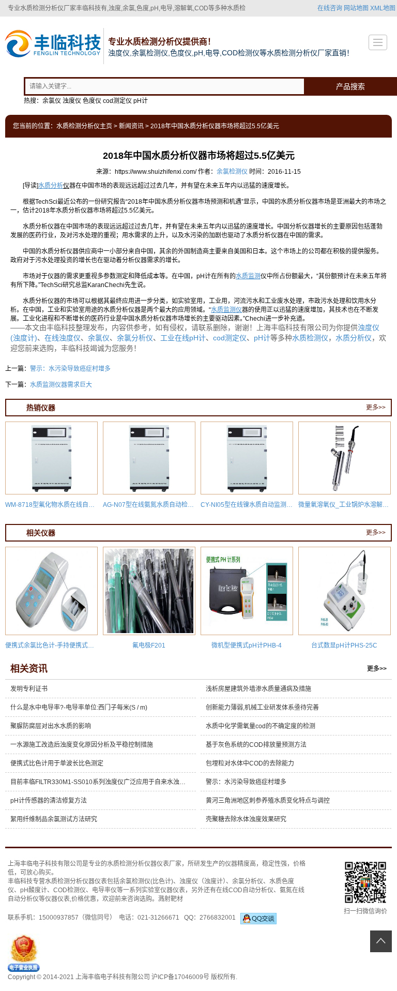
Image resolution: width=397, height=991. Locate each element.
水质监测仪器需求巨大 (61, 384)
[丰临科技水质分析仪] (51, 45)
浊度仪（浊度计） (202, 881)
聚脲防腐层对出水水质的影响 (50, 726)
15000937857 (59, 917)
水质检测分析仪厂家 (48, 8)
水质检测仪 (310, 338)
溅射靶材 (170, 899)
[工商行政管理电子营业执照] (24, 952)
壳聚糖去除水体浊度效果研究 (246, 819)
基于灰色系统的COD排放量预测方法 (256, 744)
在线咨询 (329, 8)
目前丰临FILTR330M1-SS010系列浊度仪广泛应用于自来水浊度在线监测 (103, 782)
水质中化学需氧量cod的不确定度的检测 (260, 726)
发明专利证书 (29, 689)
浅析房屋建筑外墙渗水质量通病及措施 (258, 689)
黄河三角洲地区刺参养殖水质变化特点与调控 (268, 800)
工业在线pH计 (183, 338)
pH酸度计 (33, 890)
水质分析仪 (353, 338)
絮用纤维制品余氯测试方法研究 (53, 819)
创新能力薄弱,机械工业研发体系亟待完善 (262, 707)
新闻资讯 (131, 126)
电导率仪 (104, 890)
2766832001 (220, 917)
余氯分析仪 (135, 338)
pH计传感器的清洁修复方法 (48, 800)
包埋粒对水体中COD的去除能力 (250, 763)
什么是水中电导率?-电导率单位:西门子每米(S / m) (78, 707)
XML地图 (382, 8)
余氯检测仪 (232, 171)
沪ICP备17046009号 (180, 977)
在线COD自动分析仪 (244, 890)
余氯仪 (99, 338)
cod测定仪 (230, 338)
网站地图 (356, 8)
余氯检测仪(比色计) (146, 881)
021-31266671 (158, 917)
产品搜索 (350, 86)
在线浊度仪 (62, 338)
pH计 (262, 338)
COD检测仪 (69, 890)
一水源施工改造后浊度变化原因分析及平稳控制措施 (81, 744)
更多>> (376, 407)
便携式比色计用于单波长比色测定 (56, 763)
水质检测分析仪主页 (84, 126)
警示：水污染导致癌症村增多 (70, 368)
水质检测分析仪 (128, 863)
